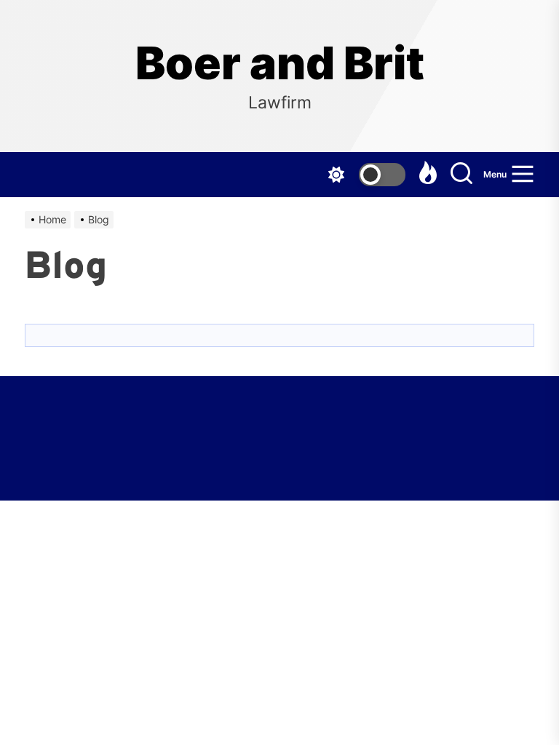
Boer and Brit (279, 63)
